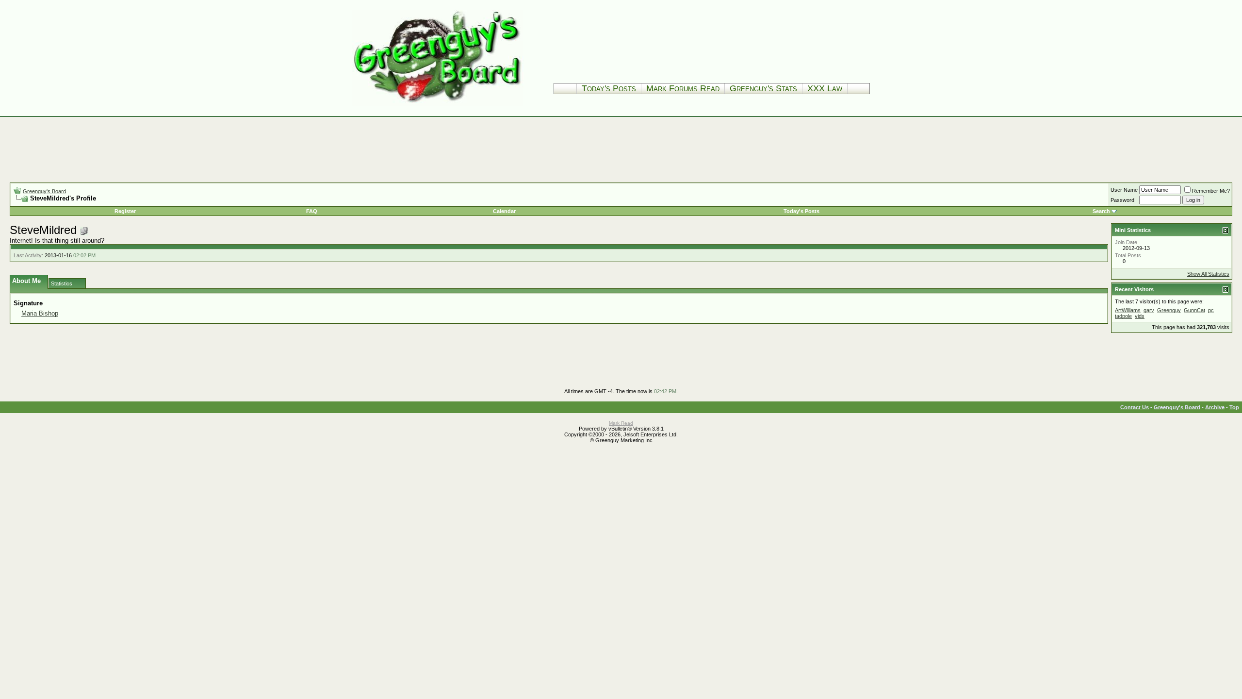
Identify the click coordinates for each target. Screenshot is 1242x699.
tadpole (1123, 316)
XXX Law (824, 88)
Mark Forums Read (682, 88)
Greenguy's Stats (763, 88)
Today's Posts (609, 88)
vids (1139, 316)
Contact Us (1134, 407)
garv (1149, 310)
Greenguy (1169, 310)
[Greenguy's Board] (437, 104)
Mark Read (621, 423)
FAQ (311, 211)
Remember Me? (1211, 191)
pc (1211, 310)
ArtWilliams (1128, 310)
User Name (1124, 190)
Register (125, 211)
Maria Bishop (39, 313)
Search (1101, 211)
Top (1234, 407)
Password (1122, 200)
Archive (1215, 407)
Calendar (504, 211)
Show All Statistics (1208, 274)
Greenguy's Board (44, 191)
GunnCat (1194, 310)
